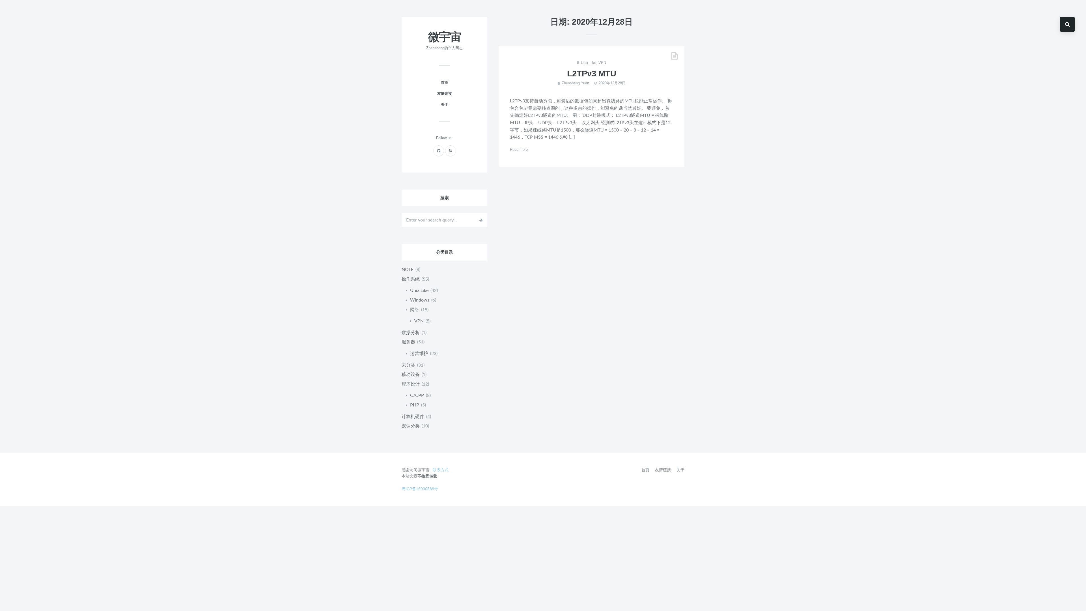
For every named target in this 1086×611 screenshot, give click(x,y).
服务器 (408, 342)
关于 (444, 104)
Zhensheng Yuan (575, 83)
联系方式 (441, 470)
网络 (414, 309)
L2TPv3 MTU (591, 73)
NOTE (407, 269)
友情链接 (444, 93)
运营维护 (419, 353)
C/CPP (417, 395)
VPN (602, 63)
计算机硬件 (413, 416)
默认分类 (411, 426)
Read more (519, 149)
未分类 (408, 365)
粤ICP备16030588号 (420, 489)
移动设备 (411, 374)
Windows (419, 300)
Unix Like (588, 63)
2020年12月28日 (612, 83)
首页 (444, 82)
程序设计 (411, 384)
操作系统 (411, 279)
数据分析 (411, 332)
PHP (414, 405)
